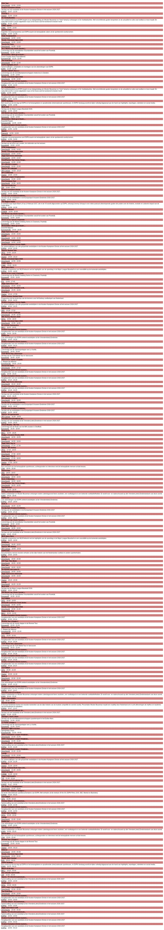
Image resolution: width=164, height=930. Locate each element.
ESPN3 (3, 11)
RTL (2, 281)
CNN (3, 468)
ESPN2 (3, 23)
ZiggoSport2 (5, 46)
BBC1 (3, 433)
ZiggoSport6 (5, 5)
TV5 (2, 701)
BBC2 (3, 327)
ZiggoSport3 (5, 38)
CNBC (3, 28)
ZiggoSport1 (5, 79)
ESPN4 (3, 34)
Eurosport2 (5, 75)
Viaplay (4, 16)
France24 (4, 133)
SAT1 (3, 601)
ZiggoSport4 (5, 42)
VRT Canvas (5, 171)
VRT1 (3, 253)
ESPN (3, 69)
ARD (3, 310)
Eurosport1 (5, 52)
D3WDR (4, 212)
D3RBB (4, 774)
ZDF (2, 187)
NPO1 (3, 319)
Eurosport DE (6, 58)
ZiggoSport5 (5, 63)
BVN (2, 860)
